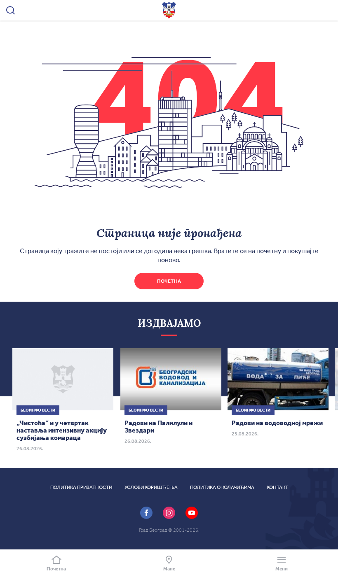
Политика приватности (81, 487)
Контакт (277, 487)
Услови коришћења (151, 487)
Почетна (169, 281)
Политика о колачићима (222, 487)
